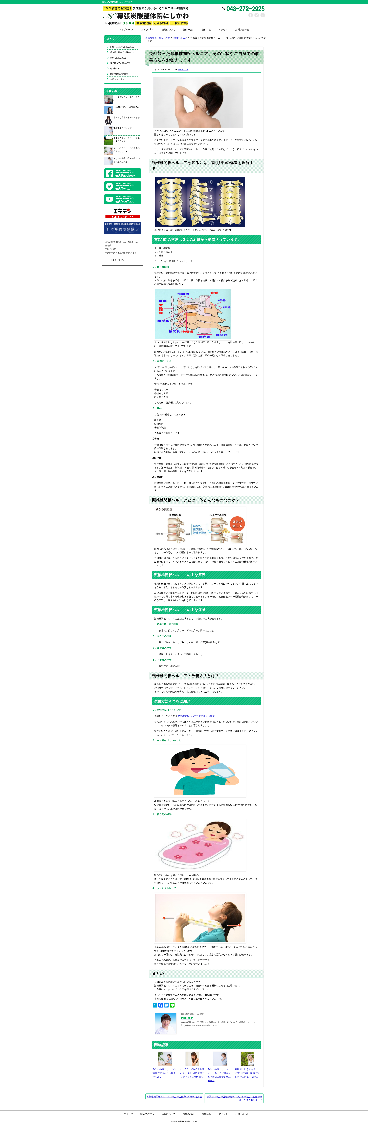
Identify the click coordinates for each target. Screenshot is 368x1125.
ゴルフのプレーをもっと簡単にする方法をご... (126, 139)
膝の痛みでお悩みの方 (120, 63)
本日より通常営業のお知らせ (126, 117)
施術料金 (206, 29)
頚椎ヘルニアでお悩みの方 (122, 47)
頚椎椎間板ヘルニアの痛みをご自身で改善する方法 (174, 1096)
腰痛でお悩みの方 (118, 58)
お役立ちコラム (117, 79)
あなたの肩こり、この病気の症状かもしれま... (126, 150)
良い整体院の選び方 (119, 74)
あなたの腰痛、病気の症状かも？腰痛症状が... (126, 160)
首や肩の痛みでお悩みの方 (122, 52)
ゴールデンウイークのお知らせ (126, 99)
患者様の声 (115, 68)
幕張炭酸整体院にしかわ (157, 38)
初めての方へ (147, 29)
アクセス (223, 29)
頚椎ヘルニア (180, 38)
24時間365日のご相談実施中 (126, 107)
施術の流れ (188, 29)
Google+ (262, 15)
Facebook (250, 15)
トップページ (126, 29)
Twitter (256, 15)
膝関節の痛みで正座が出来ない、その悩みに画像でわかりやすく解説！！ (234, 1098)
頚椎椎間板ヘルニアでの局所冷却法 (196, 716)
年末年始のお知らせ (122, 128)
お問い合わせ (242, 29)
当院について (168, 29)
